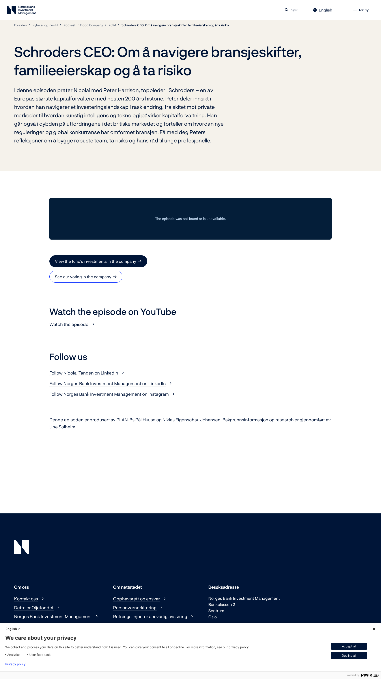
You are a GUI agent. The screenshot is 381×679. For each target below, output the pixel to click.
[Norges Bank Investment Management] (21, 11)
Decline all (349, 655)
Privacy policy (15, 664)
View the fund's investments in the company (95, 261)
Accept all (349, 646)
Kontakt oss (26, 598)
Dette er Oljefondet (34, 607)
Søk (291, 10)
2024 (112, 25)
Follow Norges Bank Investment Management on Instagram (109, 394)
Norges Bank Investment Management (53, 616)
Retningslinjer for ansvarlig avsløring (150, 616)
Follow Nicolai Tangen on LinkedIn (83, 372)
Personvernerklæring (135, 607)
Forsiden (20, 25)
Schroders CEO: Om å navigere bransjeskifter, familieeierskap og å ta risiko (175, 25)
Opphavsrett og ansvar (136, 598)
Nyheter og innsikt (45, 25)
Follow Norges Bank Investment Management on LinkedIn (107, 383)
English (11, 629)
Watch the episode (68, 324)
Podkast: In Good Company (83, 25)
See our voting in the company (83, 276)
